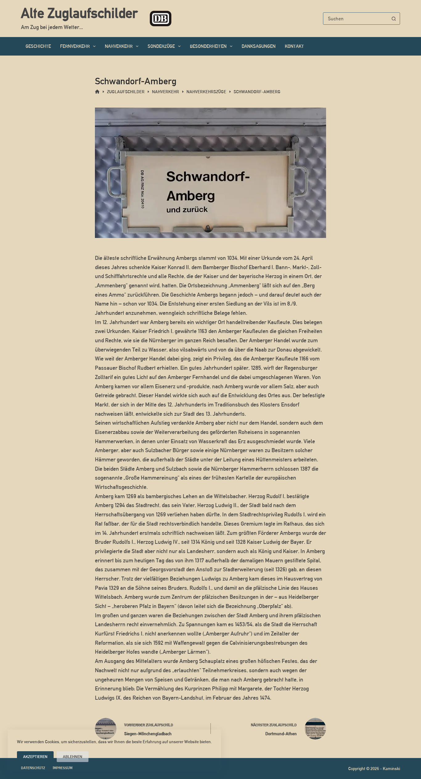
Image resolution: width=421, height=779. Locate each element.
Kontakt (294, 46)
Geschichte (38, 46)
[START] (97, 92)
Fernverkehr (75, 46)
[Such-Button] (394, 18)
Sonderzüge (161, 46)
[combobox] (355, 18)
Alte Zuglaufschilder (79, 13)
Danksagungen (259, 46)
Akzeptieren (35, 756)
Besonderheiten (208, 46)
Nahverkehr (119, 46)
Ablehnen (72, 756)
